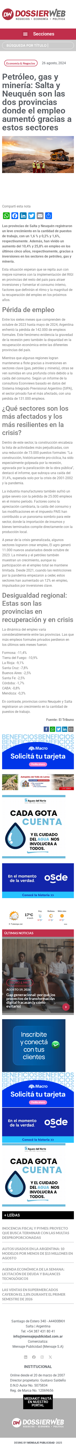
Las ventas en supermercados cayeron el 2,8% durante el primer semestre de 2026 (33, 1294)
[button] (25, 34)
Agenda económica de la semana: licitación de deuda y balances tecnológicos (33, 1274)
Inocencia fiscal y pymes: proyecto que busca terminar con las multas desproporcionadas (35, 1233)
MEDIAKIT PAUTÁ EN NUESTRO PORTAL (38, 1402)
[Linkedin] (25, 1357)
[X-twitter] (50, 1357)
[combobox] (38, 45)
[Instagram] (42, 1357)
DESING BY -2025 (38, 1442)
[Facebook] (34, 1357)
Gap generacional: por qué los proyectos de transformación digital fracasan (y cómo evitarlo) (30, 1000)
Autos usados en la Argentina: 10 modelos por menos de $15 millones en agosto (37, 1253)
